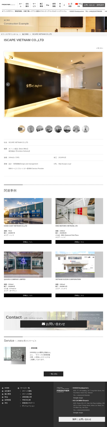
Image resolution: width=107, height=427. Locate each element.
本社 (6, 403)
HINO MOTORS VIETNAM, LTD (66, 226)
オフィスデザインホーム (9, 34)
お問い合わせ (55, 324)
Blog (47, 5)
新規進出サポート (28, 403)
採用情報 (8, 400)
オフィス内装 (27, 394)
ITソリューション (28, 406)
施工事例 (25, 34)
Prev (8, 84)
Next (99, 84)
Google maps (78, 398)
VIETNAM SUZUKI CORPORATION (68, 279)
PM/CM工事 (26, 400)
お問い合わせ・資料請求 (94, 5)
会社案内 (8, 391)
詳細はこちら (27, 242)
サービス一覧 (25, 388)
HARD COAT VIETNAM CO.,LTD (15, 226)
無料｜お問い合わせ (81, 419)
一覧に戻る (53, 374)
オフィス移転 (27, 391)
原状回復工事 (27, 397)
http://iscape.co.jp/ (64, 164)
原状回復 (34, 348)
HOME (7, 388)
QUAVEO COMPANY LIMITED (14, 279)
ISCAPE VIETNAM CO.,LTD (42, 34)
